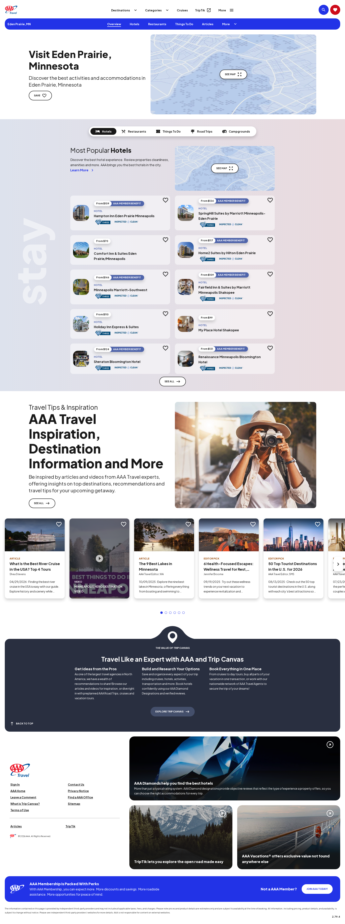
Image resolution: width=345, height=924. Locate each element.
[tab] (103, 131)
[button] (162, 613)
